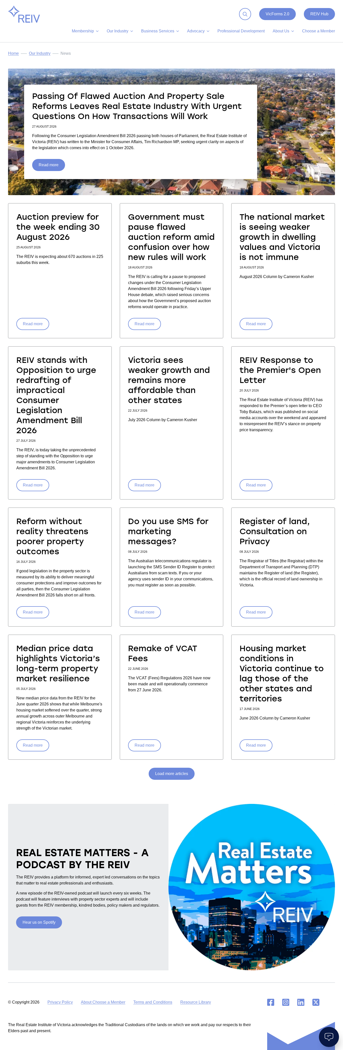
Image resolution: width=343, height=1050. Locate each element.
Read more (49, 165)
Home (13, 53)
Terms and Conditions (152, 1002)
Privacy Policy (60, 1002)
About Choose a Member (103, 1002)
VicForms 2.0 (277, 14)
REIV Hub (319, 14)
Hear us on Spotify (39, 922)
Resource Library (195, 1002)
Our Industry (39, 53)
